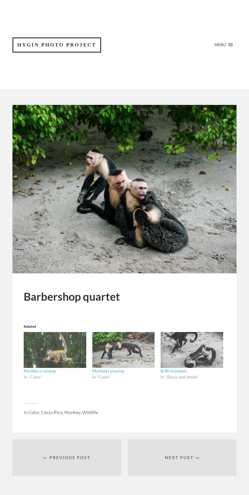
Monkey (72, 412)
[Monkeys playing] (123, 350)
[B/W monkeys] (192, 350)
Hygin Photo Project (56, 45)
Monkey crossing (40, 370)
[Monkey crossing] (55, 350)
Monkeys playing (108, 370)
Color (34, 412)
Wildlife (90, 412)
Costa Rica (52, 412)
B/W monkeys (174, 370)
